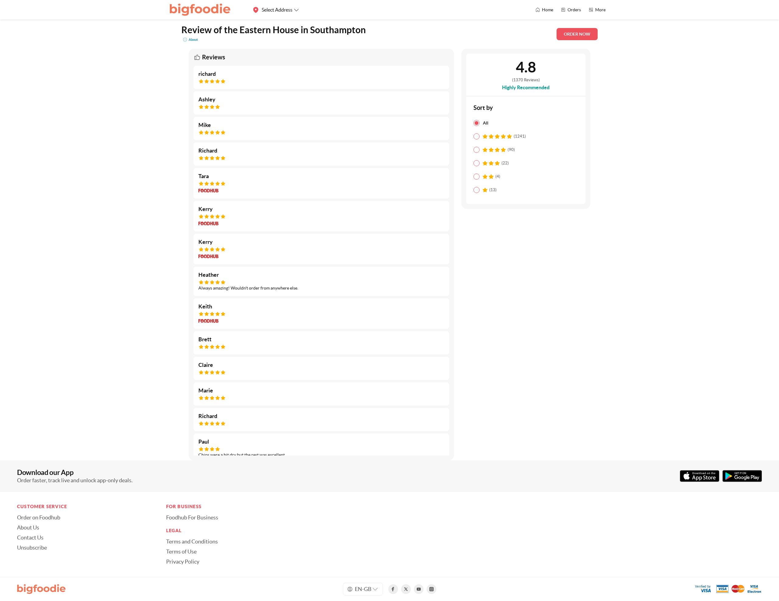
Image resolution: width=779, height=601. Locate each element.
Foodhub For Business (192, 518)
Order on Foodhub (38, 518)
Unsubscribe (32, 548)
